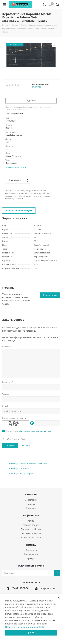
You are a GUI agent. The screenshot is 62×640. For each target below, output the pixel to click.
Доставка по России (31, 533)
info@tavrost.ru (48, 588)
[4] (15, 85)
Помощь (31, 544)
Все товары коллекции (19, 210)
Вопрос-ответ (31, 554)
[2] (9, 85)
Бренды (31, 558)
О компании (31, 499)
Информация (31, 515)
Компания (31, 494)
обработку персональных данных (35, 431)
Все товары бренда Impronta (22, 473)
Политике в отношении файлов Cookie (25, 627)
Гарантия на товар (31, 537)
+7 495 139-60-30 (19, 588)
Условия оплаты (31, 525)
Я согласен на (28, 431)
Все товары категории (19, 468)
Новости (31, 504)
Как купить (31, 550)
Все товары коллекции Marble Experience (28, 463)
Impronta (36, 86)
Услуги (31, 520)
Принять (31, 632)
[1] (7, 85)
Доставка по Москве (31, 529)
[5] (18, 85)
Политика (31, 508)
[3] (12, 85)
